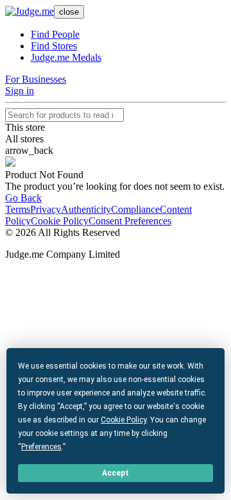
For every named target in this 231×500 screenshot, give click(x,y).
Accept (115, 473)
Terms (17, 209)
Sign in (19, 90)
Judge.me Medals (66, 57)
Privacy (45, 209)
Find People (55, 34)
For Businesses (35, 79)
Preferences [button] (41, 446)
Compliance (135, 209)
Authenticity (86, 209)
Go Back (23, 197)
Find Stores (54, 45)
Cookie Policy (60, 220)
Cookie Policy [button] (123, 419)
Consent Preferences (130, 220)
